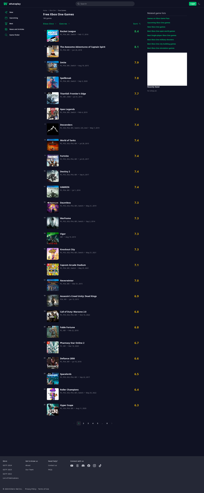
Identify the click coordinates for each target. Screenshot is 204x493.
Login (192, 4)
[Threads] (77, 465)
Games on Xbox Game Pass (158, 18)
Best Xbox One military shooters (160, 39)
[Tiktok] (100, 465)
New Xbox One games (156, 27)
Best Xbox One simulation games (160, 48)
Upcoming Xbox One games (158, 22)
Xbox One (52, 10)
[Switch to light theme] (199, 4)
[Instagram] (94, 465)
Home (45, 10)
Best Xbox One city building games (161, 44)
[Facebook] (88, 465)
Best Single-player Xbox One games (161, 35)
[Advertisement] (167, 69)
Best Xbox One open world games (161, 31)
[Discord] (83, 465)
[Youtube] (71, 465)
